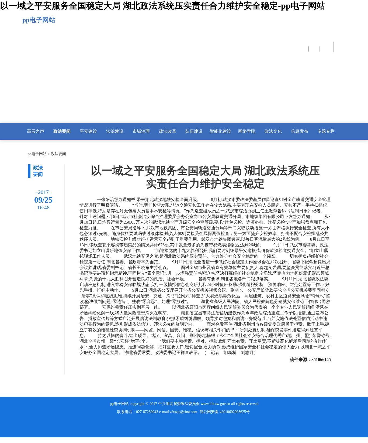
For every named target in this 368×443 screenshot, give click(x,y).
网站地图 (8, 440)
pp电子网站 (38, 19)
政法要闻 (58, 154)
